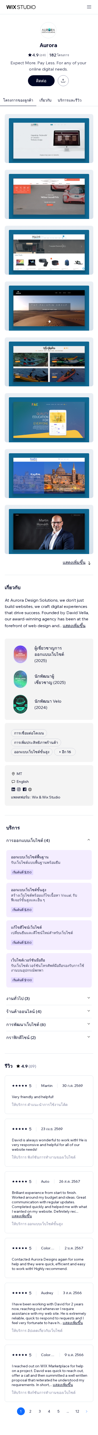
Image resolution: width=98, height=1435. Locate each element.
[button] (49, 138)
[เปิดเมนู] (89, 7)
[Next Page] (87, 1411)
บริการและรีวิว (70, 100)
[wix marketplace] (21, 7)
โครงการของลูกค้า (18, 100)
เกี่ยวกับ (45, 100)
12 (77, 1411)
